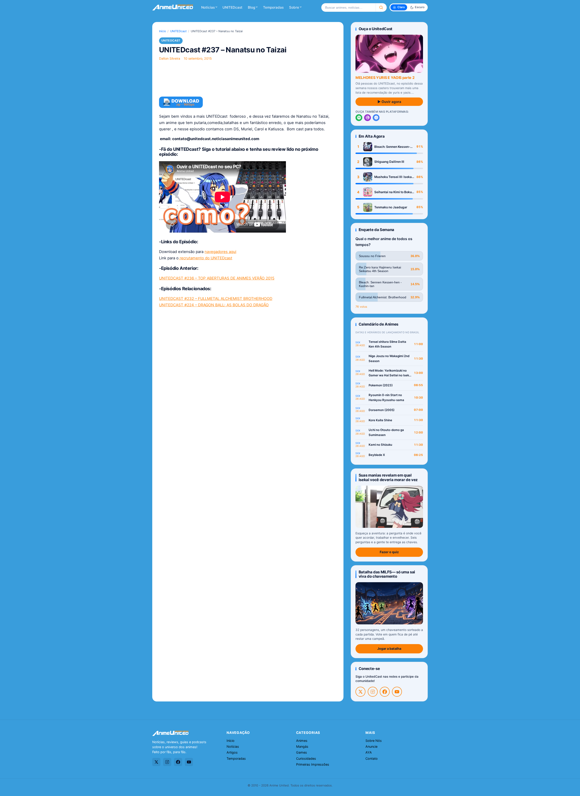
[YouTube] (397, 692)
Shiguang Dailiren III (389, 161)
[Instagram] (373, 692)
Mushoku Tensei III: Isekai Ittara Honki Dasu (393, 177)
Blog (251, 7)
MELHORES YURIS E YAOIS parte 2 (384, 77)
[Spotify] (358, 117)
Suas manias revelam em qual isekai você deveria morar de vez (388, 477)
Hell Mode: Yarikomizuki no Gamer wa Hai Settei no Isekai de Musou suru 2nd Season (390, 373)
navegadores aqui (220, 251)
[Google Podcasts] (376, 117)
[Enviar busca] (381, 7)
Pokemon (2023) (381, 385)
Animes (301, 740)
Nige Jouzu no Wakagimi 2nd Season (389, 358)
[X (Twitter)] (360, 692)
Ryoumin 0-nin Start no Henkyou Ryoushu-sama (386, 397)
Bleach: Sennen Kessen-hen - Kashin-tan (392, 147)
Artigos (232, 752)
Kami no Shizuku (380, 444)
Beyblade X (377, 455)
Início (162, 31)
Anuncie (371, 746)
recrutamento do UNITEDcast (205, 258)
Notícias (208, 7)
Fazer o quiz (389, 552)
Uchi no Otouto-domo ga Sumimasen (386, 432)
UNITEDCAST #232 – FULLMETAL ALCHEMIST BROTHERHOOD (215, 298)
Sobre (294, 7)
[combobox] (348, 7)
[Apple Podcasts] (367, 117)
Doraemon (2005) (381, 410)
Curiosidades (306, 758)
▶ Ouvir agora (389, 102)
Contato (371, 758)
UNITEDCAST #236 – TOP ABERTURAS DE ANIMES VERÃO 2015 (216, 278)
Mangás (302, 746)
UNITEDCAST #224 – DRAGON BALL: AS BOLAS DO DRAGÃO (214, 305)
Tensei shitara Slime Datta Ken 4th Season (387, 344)
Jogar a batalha (389, 648)
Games (301, 752)
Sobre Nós (373, 740)
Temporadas (273, 7)
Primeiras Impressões (312, 764)
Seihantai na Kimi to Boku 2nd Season (393, 192)
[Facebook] (385, 692)
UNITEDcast (232, 7)
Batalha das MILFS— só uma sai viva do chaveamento (387, 574)
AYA (368, 752)
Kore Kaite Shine (380, 420)
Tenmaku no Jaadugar (390, 207)
